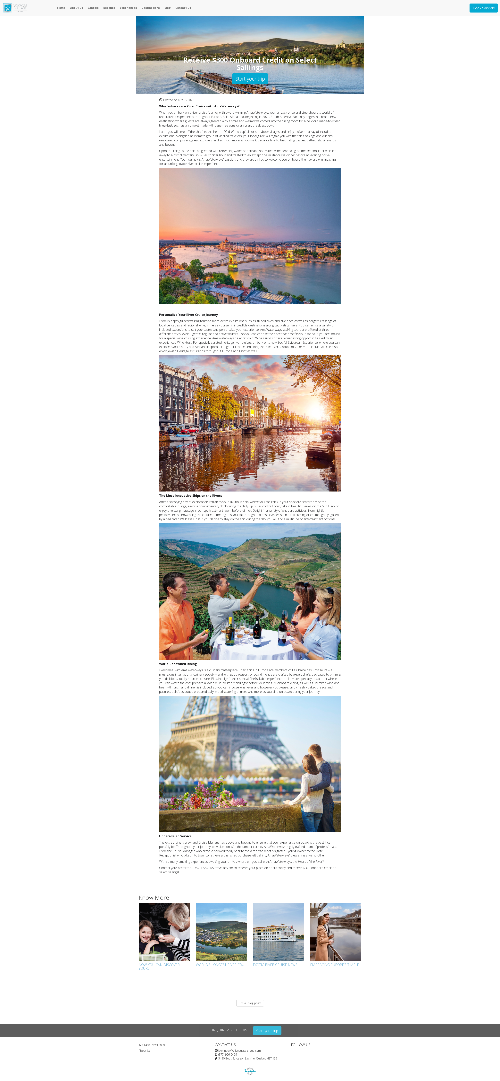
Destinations (151, 8)
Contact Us (183, 8)
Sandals (93, 8)
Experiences (128, 8)
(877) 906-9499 (227, 1054)
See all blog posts (250, 1003)
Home (61, 8)
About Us (76, 8)
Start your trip (250, 78)
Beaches (109, 8)
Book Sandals (484, 8)
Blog (167, 8)
